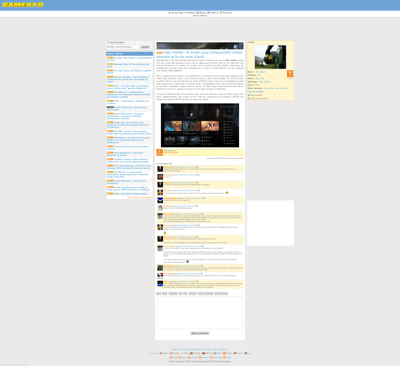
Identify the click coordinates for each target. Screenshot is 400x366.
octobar (167, 190)
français (175, 353)
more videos (146, 197)
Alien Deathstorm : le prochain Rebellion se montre (125, 154)
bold (158, 293)
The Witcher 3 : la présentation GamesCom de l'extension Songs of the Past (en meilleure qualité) (128, 94)
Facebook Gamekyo (221, 361)
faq (214, 349)
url (180, 293)
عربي (249, 353)
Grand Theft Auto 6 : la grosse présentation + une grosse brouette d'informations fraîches (125, 116)
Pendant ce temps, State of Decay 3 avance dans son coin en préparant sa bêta (127, 160)
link (185, 293)
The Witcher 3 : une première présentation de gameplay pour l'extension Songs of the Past (127, 174)
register (203, 15)
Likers (290, 78)
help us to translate (181, 349)
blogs (202, 12)
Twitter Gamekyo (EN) (179, 361)
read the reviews (255, 91)
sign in (196, 15)
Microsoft (259, 78)
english (165, 353)
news (191, 12)
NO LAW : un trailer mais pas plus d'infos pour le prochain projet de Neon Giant (129, 132)
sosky (166, 206)
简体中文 (208, 353)
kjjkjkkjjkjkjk (169, 266)
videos (214, 12)
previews (205, 357)
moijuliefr (174, 152)
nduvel (167, 152)
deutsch (240, 353)
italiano (219, 353)
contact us (223, 349)
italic (165, 293)
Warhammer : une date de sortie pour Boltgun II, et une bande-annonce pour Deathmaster (128, 140)
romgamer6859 (170, 198)
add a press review (259, 98)
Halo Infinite (260, 72)
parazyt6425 (169, 274)
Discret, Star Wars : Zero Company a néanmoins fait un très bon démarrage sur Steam (128, 79)
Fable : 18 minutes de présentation (130, 194)
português (197, 353)
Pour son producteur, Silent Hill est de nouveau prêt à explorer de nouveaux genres (129, 167)
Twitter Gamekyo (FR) (201, 361)
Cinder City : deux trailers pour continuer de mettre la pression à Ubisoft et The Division (128, 124)
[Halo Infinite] (270, 69)
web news (217, 357)
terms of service (204, 349)
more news (133, 197)
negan (166, 167)
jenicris (167, 175)
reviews (227, 12)
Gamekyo (240, 158)
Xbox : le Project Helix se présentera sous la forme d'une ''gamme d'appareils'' (128, 87)
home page (177, 12)
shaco (166, 281)
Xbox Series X (281, 88)
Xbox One (268, 88)
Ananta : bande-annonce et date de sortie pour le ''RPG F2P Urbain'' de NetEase (128, 188)
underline (173, 293)
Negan (166, 216)
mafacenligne (169, 214)
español (229, 353)
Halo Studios (265, 82)
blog (193, 349)
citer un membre (205, 293)
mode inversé (221, 293)
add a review (256, 95)
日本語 (186, 353)
